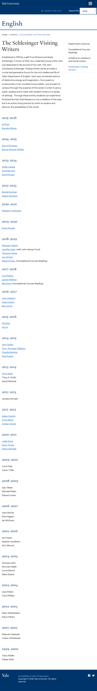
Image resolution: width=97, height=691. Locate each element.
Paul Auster (7, 356)
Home (5, 34)
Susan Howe (8, 302)
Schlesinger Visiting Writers (78, 68)
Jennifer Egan (8, 249)
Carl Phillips (7, 276)
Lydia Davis (7, 441)
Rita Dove (6, 283)
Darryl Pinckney (9, 145)
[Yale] (6, 675)
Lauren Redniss (9, 279)
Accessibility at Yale (26, 676)
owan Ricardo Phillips (13, 149)
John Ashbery (9, 298)
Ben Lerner (7, 306)
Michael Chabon (10, 245)
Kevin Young (8, 445)
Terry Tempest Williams (13, 348)
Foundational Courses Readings (79, 51)
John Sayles (7, 344)
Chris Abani (7, 420)
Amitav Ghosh (9, 424)
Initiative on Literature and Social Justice (79, 59)
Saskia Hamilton (10, 196)
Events (13, 34)
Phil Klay (6, 323)
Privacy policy (43, 676)
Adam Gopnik (8, 416)
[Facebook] (89, 675)
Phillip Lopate (8, 167)
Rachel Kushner (9, 192)
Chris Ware (7, 373)
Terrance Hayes (9, 253)
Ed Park (5, 124)
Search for (74, 10)
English (13, 23)
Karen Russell (8, 228)
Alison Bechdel (9, 449)
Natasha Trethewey (11, 210)
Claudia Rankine (9, 352)
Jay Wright (7, 257)
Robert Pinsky (8, 261)
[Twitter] (93, 675)
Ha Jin (5, 327)
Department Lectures (79, 44)
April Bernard (8, 171)
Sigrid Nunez (8, 174)
